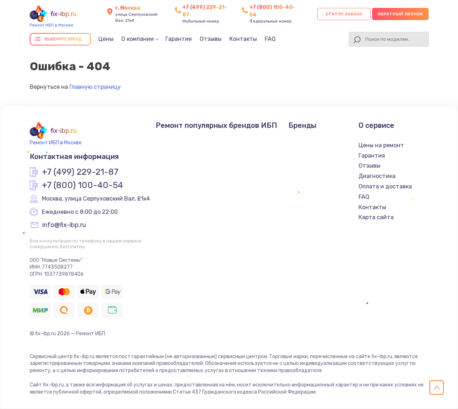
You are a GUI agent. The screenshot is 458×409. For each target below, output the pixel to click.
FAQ (270, 38)
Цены (105, 38)
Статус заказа (344, 13)
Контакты (243, 38)
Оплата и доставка (385, 186)
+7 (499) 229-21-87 (80, 172)
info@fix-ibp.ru (64, 225)
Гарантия (178, 38)
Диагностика (377, 176)
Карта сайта (376, 217)
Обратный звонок (400, 13)
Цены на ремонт (381, 145)
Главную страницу (95, 86)
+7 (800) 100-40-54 (82, 185)
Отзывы (210, 38)
